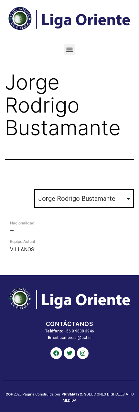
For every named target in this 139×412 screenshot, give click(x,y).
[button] (69, 49)
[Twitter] (69, 353)
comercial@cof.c (75, 337)
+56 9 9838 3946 (79, 331)
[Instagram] (83, 353)
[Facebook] (56, 353)
